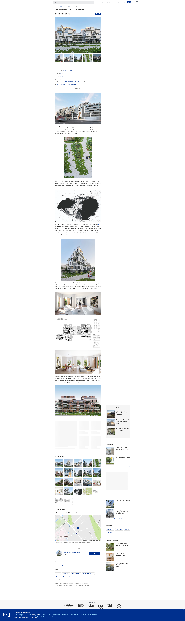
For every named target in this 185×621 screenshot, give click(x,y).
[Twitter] (59, 14)
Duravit (77, 82)
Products (108, 2)
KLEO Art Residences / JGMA (123, 457)
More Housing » (126, 466)
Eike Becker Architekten (68, 71)
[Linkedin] (62, 14)
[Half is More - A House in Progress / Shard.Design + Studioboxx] (111, 414)
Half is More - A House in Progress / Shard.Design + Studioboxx (122, 412)
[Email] (66, 14)
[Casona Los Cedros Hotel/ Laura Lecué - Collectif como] (111, 422)
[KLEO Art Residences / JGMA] (110, 461)
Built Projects (66, 573)
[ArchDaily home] (49, 2)
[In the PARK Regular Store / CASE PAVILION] (111, 431)
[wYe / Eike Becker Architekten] (110, 504)
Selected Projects (76, 573)
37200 (61, 73)
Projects (98, 2)
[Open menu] (137, 2)
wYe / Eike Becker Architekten (123, 500)
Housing (57, 68)
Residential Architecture (88, 573)
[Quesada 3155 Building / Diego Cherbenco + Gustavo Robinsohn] (110, 451)
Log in (124, 2)
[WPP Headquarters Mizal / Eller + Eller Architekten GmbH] (110, 566)
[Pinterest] (69, 14)
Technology (119, 529)
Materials (127, 529)
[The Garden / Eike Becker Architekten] (59, 463)
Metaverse (109, 532)
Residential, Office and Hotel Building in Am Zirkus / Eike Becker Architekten (123, 511)
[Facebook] (56, 14)
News (113, 2)
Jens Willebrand (68, 79)
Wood (57, 566)
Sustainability (110, 529)
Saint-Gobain (71, 82)
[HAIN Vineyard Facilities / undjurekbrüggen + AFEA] (110, 547)
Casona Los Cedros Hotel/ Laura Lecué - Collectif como (122, 421)
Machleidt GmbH (72, 84)
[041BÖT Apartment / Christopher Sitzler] (110, 557)
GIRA (66, 82)
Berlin (94, 128)
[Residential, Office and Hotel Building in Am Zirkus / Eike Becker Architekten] (110, 513)
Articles (103, 2)
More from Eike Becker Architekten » (122, 518)
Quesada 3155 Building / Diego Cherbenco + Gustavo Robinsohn (122, 449)
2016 (61, 76)
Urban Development (62, 84)
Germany (67, 68)
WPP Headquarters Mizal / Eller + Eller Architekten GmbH (122, 564)
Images (117, 2)
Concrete (64, 566)
